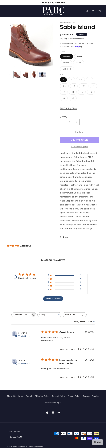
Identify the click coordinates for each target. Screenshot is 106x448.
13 (74, 93)
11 (95, 86)
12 (65, 93)
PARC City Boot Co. (20, 446)
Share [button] (65, 237)
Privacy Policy (74, 396)
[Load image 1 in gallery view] (17, 74)
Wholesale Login (53, 402)
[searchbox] (21, 314)
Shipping (63, 39)
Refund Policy (58, 396)
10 (75, 86)
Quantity (63, 117)
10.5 (85, 86)
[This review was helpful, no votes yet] (86, 349)
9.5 (66, 86)
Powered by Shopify (35, 446)
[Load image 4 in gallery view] (42, 74)
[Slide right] (50, 75)
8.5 (82, 80)
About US (11, 396)
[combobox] (49, 314)
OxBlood (68, 69)
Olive (80, 63)
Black (81, 57)
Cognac (68, 57)
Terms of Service (91, 396)
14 (83, 93)
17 (74, 99)
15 (92, 93)
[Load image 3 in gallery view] (34, 74)
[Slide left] (10, 75)
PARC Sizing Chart (68, 108)
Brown (67, 63)
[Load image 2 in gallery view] (25, 74)
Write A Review (53, 298)
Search (29, 396)
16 (65, 99)
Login (20, 396)
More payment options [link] (79, 146)
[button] (6, 11)
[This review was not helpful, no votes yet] (91, 349)
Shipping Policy (42, 396)
